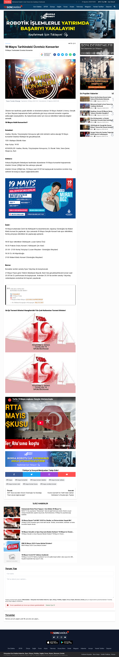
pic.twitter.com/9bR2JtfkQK (34, 299)
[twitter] (62, 54)
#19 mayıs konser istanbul (38, 480)
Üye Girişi (111, 2)
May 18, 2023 (39, 302)
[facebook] (54, 54)
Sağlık (59, 7)
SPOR (46, 7)
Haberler (8, 43)
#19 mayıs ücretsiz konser (48, 484)
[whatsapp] (70, 54)
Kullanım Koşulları (87, 654)
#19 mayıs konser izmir (13, 484)
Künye (113, 654)
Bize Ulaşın (96, 654)
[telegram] (66, 54)
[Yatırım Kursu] (97, 73)
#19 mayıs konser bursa (30, 484)
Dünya (52, 7)
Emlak (69, 648)
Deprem (109, 7)
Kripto (72, 7)
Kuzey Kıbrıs (61, 648)
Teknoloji (79, 7)
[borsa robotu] (59, 24)
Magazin (88, 7)
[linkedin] (74, 54)
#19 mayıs (9, 480)
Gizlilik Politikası (105, 654)
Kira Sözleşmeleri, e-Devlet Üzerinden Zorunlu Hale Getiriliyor (31, 2)
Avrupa (90, 648)
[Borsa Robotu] (40, 459)
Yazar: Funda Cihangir (13, 101)
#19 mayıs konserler (21, 480)
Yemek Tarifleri (98, 7)
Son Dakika (37, 7)
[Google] (52, 642)
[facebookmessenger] (58, 54)
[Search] (114, 6)
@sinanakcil (16, 294)
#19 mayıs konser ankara (56, 480)
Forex (65, 7)
